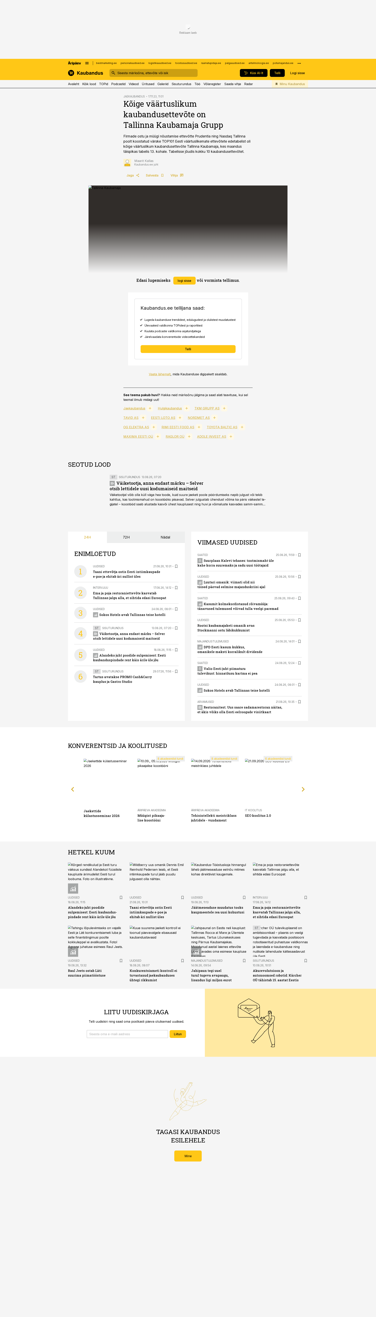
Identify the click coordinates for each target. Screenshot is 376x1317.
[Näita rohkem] (299, 63)
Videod (134, 84)
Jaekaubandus (134, 408)
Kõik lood (89, 84)
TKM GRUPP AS (207, 408)
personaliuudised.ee (133, 63)
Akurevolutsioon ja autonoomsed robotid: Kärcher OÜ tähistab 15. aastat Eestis (277, 975)
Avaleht (73, 84)
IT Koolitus (253, 810)
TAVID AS (130, 418)
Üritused (148, 84)
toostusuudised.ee (186, 63)
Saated (202, 555)
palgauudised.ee (235, 63)
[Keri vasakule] (72, 789)
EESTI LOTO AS (163, 418)
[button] (127, 1034)
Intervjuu (100, 587)
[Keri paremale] (303, 789)
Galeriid (162, 84)
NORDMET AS (199, 418)
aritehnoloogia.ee (259, 63)
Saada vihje (232, 84)
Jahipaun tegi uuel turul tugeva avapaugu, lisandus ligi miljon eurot (211, 975)
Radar (248, 84)
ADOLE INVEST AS (211, 436)
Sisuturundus (181, 84)
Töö (197, 84)
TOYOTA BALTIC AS (222, 427)
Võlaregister (212, 84)
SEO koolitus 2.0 (258, 815)
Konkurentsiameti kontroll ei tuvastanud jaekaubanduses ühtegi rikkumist (153, 975)
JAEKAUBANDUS (134, 96)
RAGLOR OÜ (175, 436)
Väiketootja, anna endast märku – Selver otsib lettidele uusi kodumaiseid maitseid (156, 485)
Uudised (99, 566)
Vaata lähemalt (160, 374)
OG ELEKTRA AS (136, 427)
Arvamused (205, 701)
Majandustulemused (213, 641)
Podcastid (118, 84)
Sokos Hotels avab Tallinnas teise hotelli (132, 615)
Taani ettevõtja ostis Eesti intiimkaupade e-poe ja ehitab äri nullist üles (151, 912)
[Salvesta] (176, 566)
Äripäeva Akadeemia (151, 810)
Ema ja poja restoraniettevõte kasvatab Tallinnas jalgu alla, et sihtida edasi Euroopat (277, 912)
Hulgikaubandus (170, 408)
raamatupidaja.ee (211, 63)
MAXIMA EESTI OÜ (138, 436)
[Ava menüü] (87, 63)
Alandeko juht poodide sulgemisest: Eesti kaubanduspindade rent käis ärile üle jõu (92, 912)
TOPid (103, 84)
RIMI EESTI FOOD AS (178, 427)
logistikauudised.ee (159, 63)
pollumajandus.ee (283, 63)
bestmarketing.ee (106, 63)
